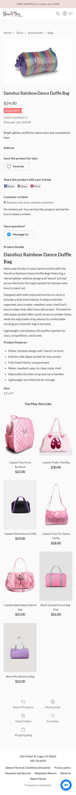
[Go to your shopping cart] (66, 14)
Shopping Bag (23, 735)
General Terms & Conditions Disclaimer (28, 767)
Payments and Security (18, 773)
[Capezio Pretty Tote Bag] (55, 433)
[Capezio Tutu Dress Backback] (20, 433)
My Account (53, 707)
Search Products (23, 707)
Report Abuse (38, 778)
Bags (51, 32)
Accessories (35, 32)
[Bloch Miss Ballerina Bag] (20, 647)
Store (19, 32)
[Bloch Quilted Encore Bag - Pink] (55, 576)
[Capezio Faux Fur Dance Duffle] (55, 505)
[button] (13, 13)
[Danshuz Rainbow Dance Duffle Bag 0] (38, 62)
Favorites (53, 721)
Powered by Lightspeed (38, 785)
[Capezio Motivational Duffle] (20, 505)
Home (7, 32)
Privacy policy (62, 767)
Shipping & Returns (46, 773)
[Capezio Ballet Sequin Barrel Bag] (20, 576)
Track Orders (23, 721)
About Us (65, 773)
